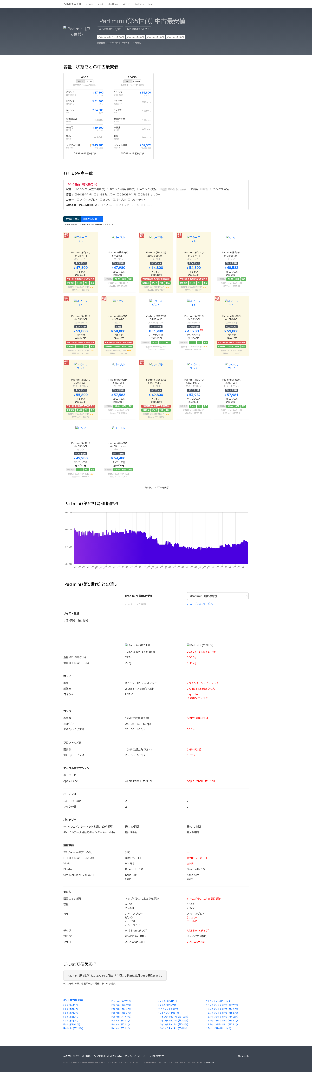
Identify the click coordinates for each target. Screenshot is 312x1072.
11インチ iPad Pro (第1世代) (173, 1016)
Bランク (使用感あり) (122, 189)
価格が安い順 (90, 219)
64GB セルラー (105, 194)
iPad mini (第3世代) (175, 37)
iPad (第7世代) (70, 1012)
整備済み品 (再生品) (174, 189)
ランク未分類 (220, 189)
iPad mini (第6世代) (121, 1012)
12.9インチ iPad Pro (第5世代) (222, 1020)
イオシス (108, 205)
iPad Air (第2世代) (120, 1024)
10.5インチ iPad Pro (169, 1012)
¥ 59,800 (97, 127)
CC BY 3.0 (165, 1062)
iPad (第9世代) (70, 1020)
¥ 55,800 (145, 92)
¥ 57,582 (145, 145)
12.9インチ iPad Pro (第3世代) (222, 1012)
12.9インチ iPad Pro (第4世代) (222, 1016)
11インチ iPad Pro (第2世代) (173, 1020)
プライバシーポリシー (135, 1056)
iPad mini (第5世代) (135, 37)
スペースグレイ (88, 199)
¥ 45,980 (96, 145)
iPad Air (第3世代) (120, 1028)
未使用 (194, 189)
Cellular (89, 81)
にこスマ (148, 205)
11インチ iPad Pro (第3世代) (173, 1024)
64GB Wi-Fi (84, 194)
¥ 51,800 (97, 101)
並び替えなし (72, 219)
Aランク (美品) (148, 189)
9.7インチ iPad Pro (168, 1008)
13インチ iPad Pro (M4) (218, 1028)
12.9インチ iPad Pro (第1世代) (222, 1005)
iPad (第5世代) (70, 1005)
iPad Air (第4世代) (167, 1001)
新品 (205, 189)
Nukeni (72, 4)
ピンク (106, 199)
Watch (126, 4)
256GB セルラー (150, 194)
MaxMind (210, 1062)
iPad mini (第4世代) (155, 37)
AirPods (139, 4)
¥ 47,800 (97, 92)
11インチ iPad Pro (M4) (218, 1001)
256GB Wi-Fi (127, 194)
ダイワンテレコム (128, 205)
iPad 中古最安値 (73, 1000)
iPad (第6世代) (70, 1008)
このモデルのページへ (200, 603)
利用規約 (86, 1056)
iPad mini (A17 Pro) (121, 1016)
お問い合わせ (157, 1056)
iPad (100, 4)
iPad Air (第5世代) (167, 1005)
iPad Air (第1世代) (120, 1020)
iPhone (89, 4)
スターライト (138, 199)
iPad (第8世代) (70, 1016)
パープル (120, 199)
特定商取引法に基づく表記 (108, 1056)
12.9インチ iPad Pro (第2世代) (222, 1008)
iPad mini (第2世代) (73, 1028)
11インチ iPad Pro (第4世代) (173, 1028)
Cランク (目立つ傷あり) (91, 189)
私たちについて (71, 1056)
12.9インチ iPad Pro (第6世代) (222, 1024)
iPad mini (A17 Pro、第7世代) (111, 37)
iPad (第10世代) (71, 1024)
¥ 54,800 (97, 110)
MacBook (113, 4)
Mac (151, 4)
